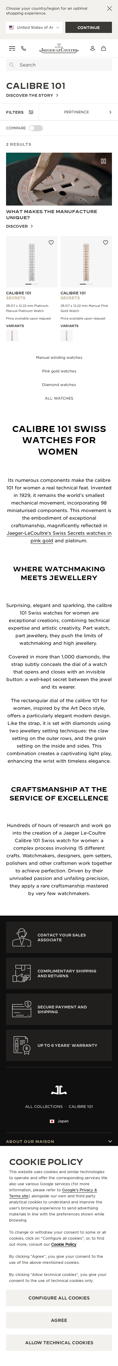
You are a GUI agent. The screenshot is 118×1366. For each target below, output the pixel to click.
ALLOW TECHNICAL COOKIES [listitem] (59, 1342)
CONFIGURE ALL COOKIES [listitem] (59, 1298)
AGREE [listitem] (59, 1320)
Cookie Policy (64, 1244)
